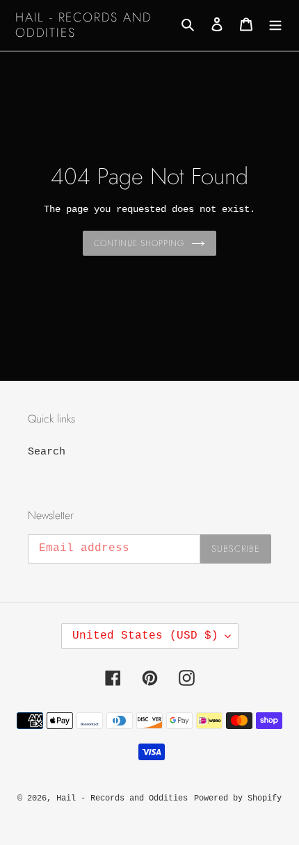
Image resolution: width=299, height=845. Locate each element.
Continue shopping (139, 243)
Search (46, 452)
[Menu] (275, 25)
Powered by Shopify (238, 798)
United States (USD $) (145, 636)
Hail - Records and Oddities (83, 25)
